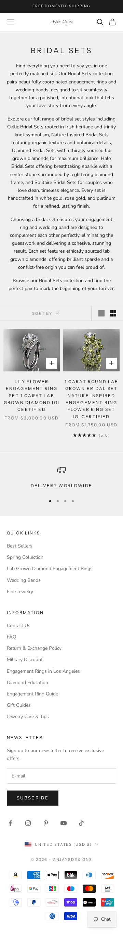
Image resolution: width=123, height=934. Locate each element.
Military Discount (25, 659)
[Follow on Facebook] (10, 823)
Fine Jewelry (20, 591)
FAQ (11, 637)
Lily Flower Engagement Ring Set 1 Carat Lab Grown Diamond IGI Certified (31, 395)
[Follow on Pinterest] (45, 823)
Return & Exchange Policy (34, 648)
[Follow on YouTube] (63, 823)
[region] (61, 477)
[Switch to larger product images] (101, 313)
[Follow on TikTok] (81, 823)
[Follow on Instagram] (28, 823)
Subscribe (33, 798)
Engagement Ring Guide (32, 694)
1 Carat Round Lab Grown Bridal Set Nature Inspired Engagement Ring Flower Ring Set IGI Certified (92, 399)
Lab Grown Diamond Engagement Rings (50, 568)
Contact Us (18, 625)
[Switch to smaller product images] (113, 313)
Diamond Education (27, 682)
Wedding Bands (24, 580)
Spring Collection (25, 557)
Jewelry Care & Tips (28, 716)
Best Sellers (19, 546)
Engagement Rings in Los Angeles (43, 671)
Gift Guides (19, 705)
